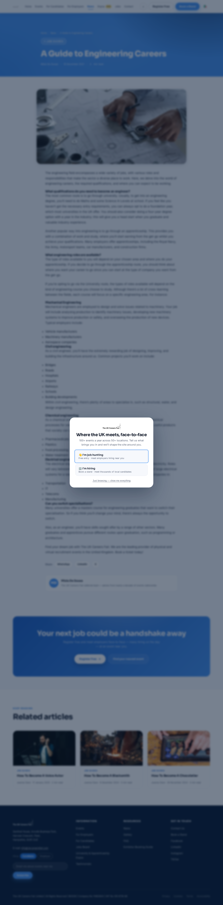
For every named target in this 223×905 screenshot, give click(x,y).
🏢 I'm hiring (105, 470)
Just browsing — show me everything (111, 480)
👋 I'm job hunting (101, 456)
